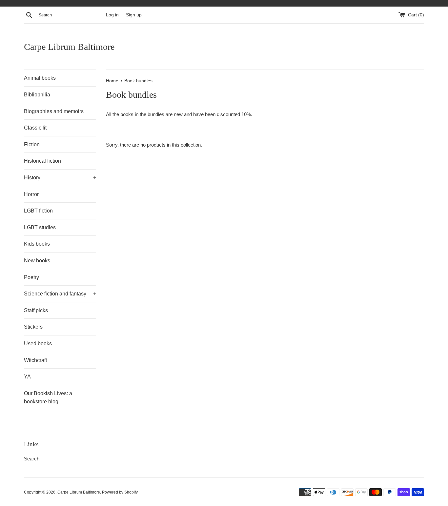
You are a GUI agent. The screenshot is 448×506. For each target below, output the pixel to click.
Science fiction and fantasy (60, 293)
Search (31, 458)
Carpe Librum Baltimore (69, 47)
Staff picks (36, 310)
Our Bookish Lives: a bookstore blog (48, 398)
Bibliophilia (37, 94)
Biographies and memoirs (54, 111)
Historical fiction (42, 161)
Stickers (33, 327)
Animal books (40, 78)
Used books (38, 343)
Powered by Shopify (120, 492)
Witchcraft (35, 360)
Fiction (32, 144)
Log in (112, 14)
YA (27, 376)
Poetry (31, 277)
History (60, 177)
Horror (31, 194)
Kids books (37, 244)
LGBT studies (40, 227)
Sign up (134, 14)
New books (37, 260)
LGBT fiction (38, 210)
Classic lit (35, 128)
